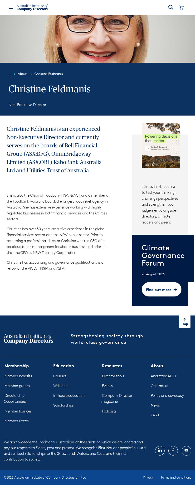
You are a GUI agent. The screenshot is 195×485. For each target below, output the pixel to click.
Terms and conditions (176, 477)
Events (107, 385)
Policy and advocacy (167, 395)
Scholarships (63, 405)
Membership (17, 365)
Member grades (17, 385)
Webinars (60, 385)
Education (63, 365)
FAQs (155, 415)
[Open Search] (171, 7)
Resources (112, 365)
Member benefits (18, 376)
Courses (59, 376)
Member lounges (18, 411)
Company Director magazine (116, 398)
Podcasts (109, 411)
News (155, 405)
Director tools (113, 376)
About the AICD (163, 376)
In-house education (69, 395)
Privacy (148, 477)
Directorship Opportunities (15, 398)
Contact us (160, 385)
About (157, 365)
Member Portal (17, 421)
